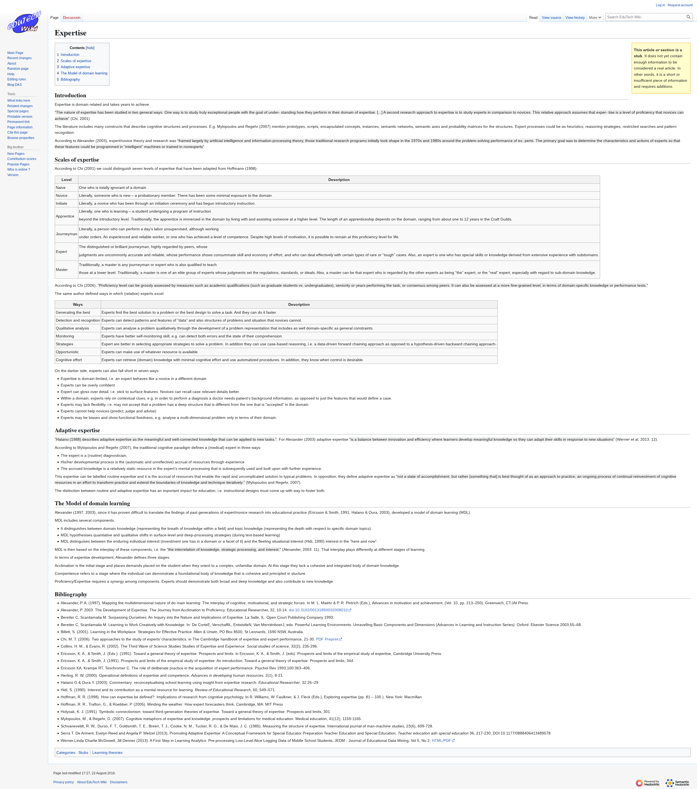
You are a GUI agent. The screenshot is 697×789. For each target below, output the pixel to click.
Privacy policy (63, 782)
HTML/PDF (441, 740)
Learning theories (107, 752)
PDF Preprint (327, 639)
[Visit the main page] (24, 22)
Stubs (83, 752)
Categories (65, 752)
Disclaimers (118, 782)
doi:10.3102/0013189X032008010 (318, 610)
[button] (595, 16)
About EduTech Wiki (92, 782)
